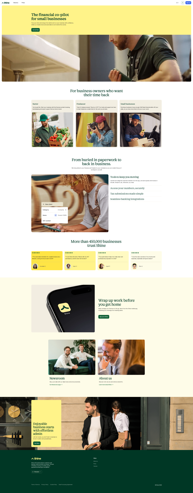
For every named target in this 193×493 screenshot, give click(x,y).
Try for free (36, 30)
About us (96, 461)
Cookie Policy (53, 484)
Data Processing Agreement (65, 484)
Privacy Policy (44, 484)
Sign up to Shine (104, 316)
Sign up (188, 2)
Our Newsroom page (55, 384)
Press (95, 463)
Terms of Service (35, 484)
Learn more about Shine (105, 384)
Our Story (36, 443)
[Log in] (182, 2)
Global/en (36, 472)
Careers (95, 466)
